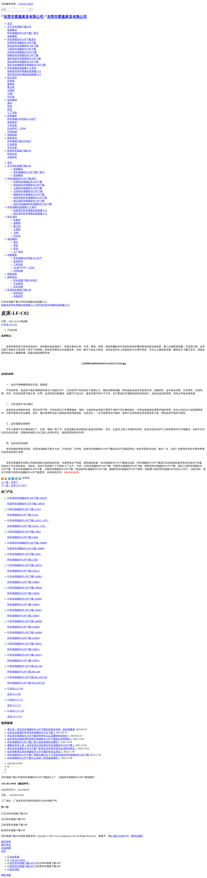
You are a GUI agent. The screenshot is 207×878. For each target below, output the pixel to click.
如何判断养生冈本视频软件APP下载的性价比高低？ (35, 751)
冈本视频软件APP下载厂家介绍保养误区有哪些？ (33, 742)
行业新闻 (18, 283)
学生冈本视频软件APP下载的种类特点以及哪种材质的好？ (38, 735)
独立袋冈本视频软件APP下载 (29, 201)
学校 (15, 245)
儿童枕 (17, 229)
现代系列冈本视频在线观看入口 (30, 213)
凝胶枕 (17, 223)
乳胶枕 (17, 220)
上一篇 (9, 482)
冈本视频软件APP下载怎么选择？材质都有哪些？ (33, 758)
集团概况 (18, 169)
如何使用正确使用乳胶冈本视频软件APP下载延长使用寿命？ (39, 739)
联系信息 (18, 293)
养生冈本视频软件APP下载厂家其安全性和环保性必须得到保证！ (42, 748)
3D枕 (16, 232)
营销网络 (18, 175)
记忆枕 (17, 236)
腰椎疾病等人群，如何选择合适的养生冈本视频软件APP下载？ (41, 745)
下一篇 (14, 485)
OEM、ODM (23, 267)
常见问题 (18, 286)
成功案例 (12, 239)
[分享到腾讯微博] (9, 478)
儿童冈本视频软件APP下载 (27, 188)
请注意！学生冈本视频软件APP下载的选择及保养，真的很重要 (41, 729)
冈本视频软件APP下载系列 (21, 178)
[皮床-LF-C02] (9, 324)
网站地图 (137, 836)
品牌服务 (12, 255)
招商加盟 (12, 274)
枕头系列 (12, 216)
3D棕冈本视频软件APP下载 (28, 191)
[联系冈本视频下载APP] (20, 866)
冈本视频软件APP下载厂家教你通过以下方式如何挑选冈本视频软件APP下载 (48, 755)
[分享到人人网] (13, 478)
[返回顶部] (13, 869)
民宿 (15, 248)
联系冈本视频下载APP (19, 290)
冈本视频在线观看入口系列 (21, 207)
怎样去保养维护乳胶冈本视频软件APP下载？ (31, 732)
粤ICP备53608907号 (118, 836)
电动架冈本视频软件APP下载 (29, 185)
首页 (9, 162)
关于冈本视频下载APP (19, 166)
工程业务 (18, 264)
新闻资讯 (12, 277)
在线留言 (18, 296)
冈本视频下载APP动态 (25, 280)
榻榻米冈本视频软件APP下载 (29, 194)
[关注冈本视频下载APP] (20, 863)
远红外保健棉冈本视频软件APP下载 (32, 204)
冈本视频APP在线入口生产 (27, 258)
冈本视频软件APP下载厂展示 (29, 172)
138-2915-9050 (25, 4)
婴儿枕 (17, 226)
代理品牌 (18, 271)
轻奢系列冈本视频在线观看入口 (30, 210)
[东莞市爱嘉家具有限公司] (44, 17)
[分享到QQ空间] (2, 478)
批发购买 (18, 261)
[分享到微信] (16, 478)
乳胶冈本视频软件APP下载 (27, 181)
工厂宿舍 (18, 251)
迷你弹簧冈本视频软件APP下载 (30, 197)
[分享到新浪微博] (6, 478)
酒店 (15, 242)
